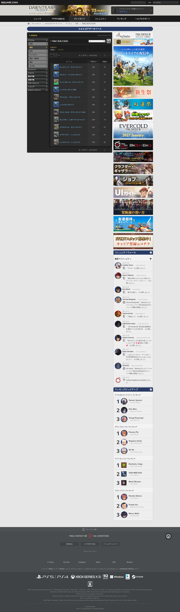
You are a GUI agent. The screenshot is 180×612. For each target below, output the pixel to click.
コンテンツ (32, 69)
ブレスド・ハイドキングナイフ (71, 75)
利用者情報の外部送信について (129, 569)
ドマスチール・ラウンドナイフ (71, 127)
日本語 (158, 2)
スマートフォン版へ (91, 529)
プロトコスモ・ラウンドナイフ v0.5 (72, 112)
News (52, 562)
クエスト (31, 73)
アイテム (31, 40)
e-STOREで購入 (90, 544)
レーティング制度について (49, 569)
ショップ (31, 87)
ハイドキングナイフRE (68, 90)
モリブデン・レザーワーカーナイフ (72, 120)
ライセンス (102, 569)
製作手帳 (31, 76)
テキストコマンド (34, 90)
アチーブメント (33, 83)
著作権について (64, 569)
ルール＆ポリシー (112, 569)
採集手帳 (31, 80)
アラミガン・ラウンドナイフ (70, 97)
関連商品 (69, 544)
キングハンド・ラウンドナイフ (71, 67)
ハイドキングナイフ (67, 105)
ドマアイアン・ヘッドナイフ (70, 135)
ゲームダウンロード (110, 544)
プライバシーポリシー (77, 569)
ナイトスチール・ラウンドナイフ (71, 82)
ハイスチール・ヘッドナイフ (70, 142)
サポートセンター (91, 569)
